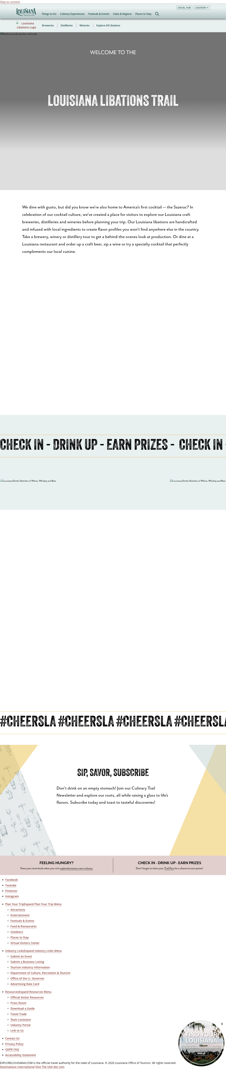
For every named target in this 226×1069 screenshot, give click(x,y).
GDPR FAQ (12, 1049)
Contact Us (12, 1038)
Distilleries (67, 25)
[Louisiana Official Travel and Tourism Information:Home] (26, 13)
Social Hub (184, 7)
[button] (33, 904)
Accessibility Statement (20, 1055)
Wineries (84, 25)
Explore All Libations (108, 25)
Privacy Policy (14, 1044)
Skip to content (10, 2)
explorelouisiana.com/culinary (76, 868)
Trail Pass (169, 868)
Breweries (48, 25)
